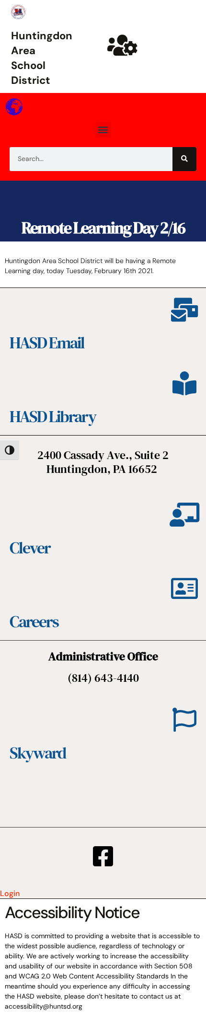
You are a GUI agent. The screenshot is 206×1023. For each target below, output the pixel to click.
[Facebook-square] (103, 856)
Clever (30, 548)
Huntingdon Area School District (41, 58)
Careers (34, 621)
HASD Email (47, 343)
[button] (103, 130)
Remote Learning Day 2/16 (103, 228)
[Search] (184, 159)
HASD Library (53, 416)
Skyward (38, 753)
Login (10, 893)
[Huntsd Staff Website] (122, 45)
